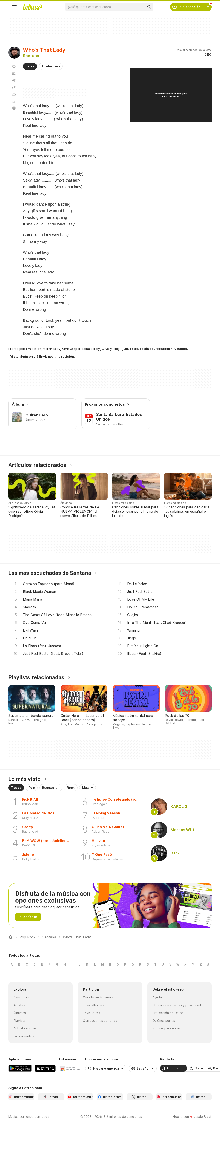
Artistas (19, 1005)
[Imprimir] (14, 94)
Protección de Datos (168, 1013)
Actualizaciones (25, 1028)
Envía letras (91, 1013)
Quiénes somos (164, 1020)
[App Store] (45, 1068)
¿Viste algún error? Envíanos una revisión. (41, 356)
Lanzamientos (24, 1036)
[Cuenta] (207, 7)
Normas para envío (166, 1028)
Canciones (21, 997)
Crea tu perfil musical (98, 997)
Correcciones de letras (100, 1020)
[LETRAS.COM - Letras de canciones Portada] (32, 7)
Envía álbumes (93, 1005)
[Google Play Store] (20, 1068)
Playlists (20, 1020)
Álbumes (20, 1013)
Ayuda (157, 997)
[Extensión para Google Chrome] (70, 1068)
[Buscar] (149, 7)
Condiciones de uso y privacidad (177, 1005)
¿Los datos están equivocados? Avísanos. (154, 349)
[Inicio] (10, 937)
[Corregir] (14, 101)
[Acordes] (14, 87)
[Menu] (14, 7)
